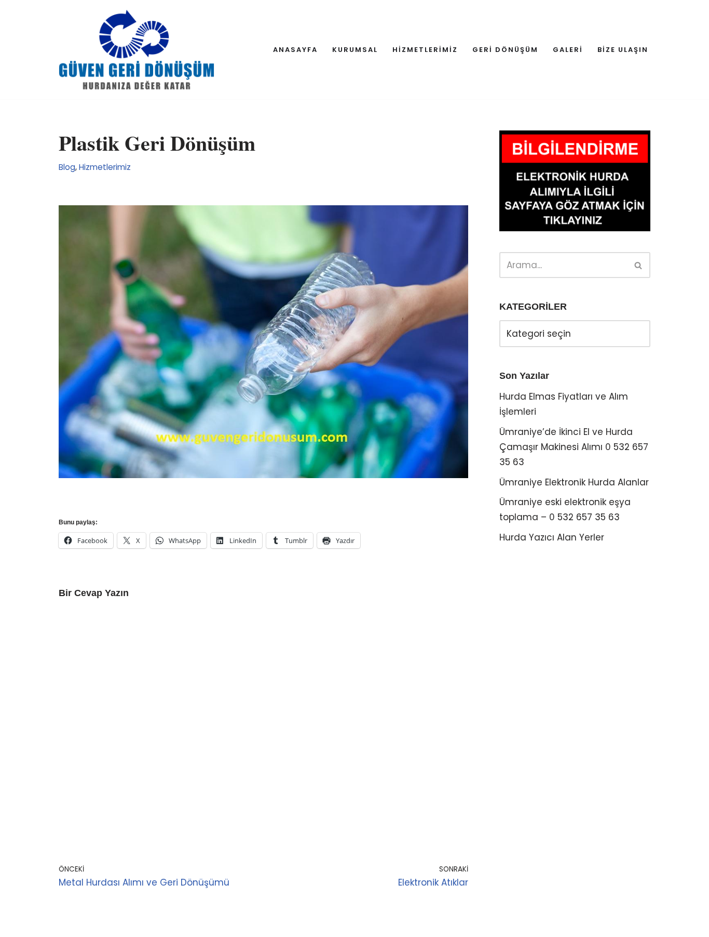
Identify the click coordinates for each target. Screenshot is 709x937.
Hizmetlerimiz (105, 167)
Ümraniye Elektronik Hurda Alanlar (574, 482)
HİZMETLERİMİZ (425, 50)
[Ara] (638, 265)
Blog (67, 167)
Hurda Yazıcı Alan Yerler (551, 537)
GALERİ (568, 50)
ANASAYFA (295, 50)
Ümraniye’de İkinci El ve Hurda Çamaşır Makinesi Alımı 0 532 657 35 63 (573, 447)
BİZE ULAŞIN (622, 50)
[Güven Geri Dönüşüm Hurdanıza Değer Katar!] (136, 49)
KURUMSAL (355, 50)
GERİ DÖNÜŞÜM (505, 50)
